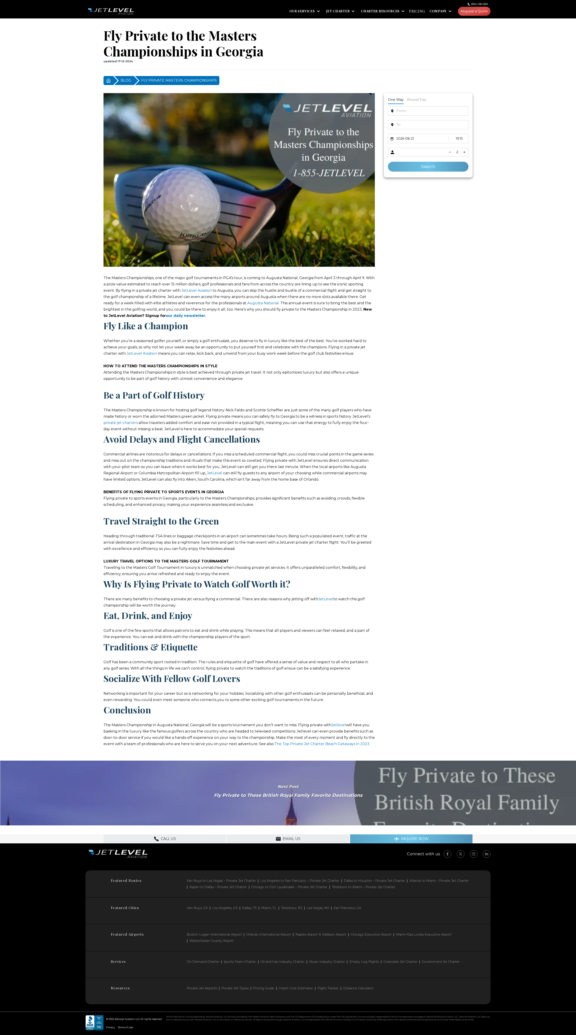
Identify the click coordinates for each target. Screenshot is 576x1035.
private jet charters (121, 423)
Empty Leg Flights (364, 962)
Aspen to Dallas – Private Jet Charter (218, 887)
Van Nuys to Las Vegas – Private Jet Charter (221, 881)
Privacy (110, 1027)
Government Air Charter (441, 962)
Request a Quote (474, 11)
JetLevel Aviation (196, 290)
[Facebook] (447, 854)
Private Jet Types (235, 988)
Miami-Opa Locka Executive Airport (424, 934)
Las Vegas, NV (318, 908)
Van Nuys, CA (197, 908)
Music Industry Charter (327, 962)
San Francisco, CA (347, 908)
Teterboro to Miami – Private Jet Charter (363, 887)
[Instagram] (473, 854)
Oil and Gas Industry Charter (283, 962)
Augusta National (263, 303)
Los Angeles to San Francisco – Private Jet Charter (299, 881)
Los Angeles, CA (225, 908)
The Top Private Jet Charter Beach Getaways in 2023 (321, 744)
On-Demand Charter (203, 962)
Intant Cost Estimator (296, 988)
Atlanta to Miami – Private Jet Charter (439, 881)
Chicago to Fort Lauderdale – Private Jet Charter (289, 887)
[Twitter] (460, 854)
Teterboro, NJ (291, 908)
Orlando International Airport (268, 934)
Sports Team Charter (240, 962)
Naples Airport (306, 934)
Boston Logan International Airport (214, 934)
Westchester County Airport (211, 941)
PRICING (417, 11)
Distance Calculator (358, 988)
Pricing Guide (263, 988)
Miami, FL (269, 908)
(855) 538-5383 (479, 4)
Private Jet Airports (202, 988)
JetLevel (214, 473)
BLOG (126, 80)
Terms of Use (125, 1027)
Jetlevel (338, 725)
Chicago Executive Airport (371, 934)
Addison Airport (334, 934)
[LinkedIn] (486, 854)
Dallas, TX (249, 908)
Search (428, 166)
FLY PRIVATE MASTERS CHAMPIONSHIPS (179, 80)
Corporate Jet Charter (400, 962)
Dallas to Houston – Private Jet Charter (374, 881)
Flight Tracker (328, 988)
